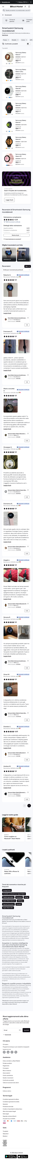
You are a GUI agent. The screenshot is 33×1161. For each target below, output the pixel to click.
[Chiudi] (30, 2)
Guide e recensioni (8, 1078)
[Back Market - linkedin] (8, 1052)
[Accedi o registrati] (25, 6)
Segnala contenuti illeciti (9, 1116)
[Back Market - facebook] (12, 1052)
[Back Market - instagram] (4, 1052)
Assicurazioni (6, 1073)
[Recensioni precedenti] (24, 805)
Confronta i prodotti (8, 1080)
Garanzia (5, 1104)
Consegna (6, 1068)
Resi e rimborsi (7, 1070)
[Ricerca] (3, 10)
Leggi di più (7, 313)
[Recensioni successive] (29, 805)
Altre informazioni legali (9, 1111)
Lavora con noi (7, 1049)
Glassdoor (6, 1133)
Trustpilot (5, 1131)
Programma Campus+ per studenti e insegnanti (16, 1047)
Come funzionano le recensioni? (13, 239)
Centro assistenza (8, 1075)
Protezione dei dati (8, 1106)
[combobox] (6, 40)
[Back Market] (16, 6)
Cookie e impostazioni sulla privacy (12, 1109)
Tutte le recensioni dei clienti (11, 1082)
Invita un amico (7, 1091)
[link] (9, 200)
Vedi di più (5, 35)
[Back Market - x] (15, 1052)
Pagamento (6, 1065)
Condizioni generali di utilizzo (11, 1099)
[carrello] (29, 6)
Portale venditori (7, 1063)
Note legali (6, 1114)
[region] (16, 255)
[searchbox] (18, 10)
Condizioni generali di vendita (11, 1101)
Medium (5, 1136)
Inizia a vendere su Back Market (11, 1061)
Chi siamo (5, 1044)
